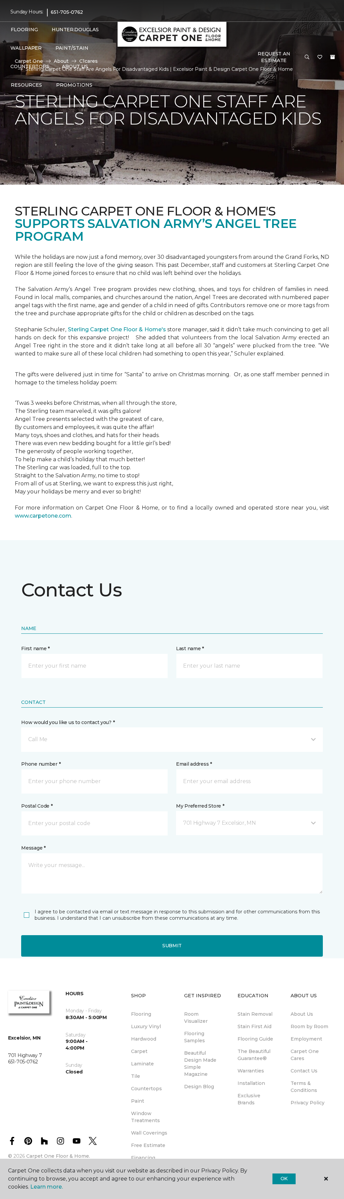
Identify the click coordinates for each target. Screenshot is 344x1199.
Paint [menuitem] (137, 1101)
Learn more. (46, 1187)
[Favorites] (319, 57)
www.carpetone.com (43, 516)
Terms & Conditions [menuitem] (304, 1086)
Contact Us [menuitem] (304, 1071)
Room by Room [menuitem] (309, 1026)
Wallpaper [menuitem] (25, 48)
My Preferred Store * (200, 806)
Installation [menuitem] (251, 1083)
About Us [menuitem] (302, 1014)
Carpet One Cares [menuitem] (305, 1054)
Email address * (194, 764)
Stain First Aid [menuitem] (254, 1026)
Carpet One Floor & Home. (58, 1156)
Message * (33, 848)
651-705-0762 (67, 12)
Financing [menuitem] (143, 1158)
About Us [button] (75, 66)
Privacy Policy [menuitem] (308, 1103)
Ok (284, 1179)
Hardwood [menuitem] (143, 1039)
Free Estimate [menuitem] (148, 1145)
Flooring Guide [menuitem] (255, 1039)
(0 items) (332, 57)
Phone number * (40, 764)
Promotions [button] (74, 85)
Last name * (190, 648)
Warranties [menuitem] (251, 1071)
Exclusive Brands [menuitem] (249, 1099)
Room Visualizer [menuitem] (196, 1017)
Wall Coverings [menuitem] (149, 1133)
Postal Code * (36, 806)
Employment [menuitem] (306, 1039)
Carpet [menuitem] (139, 1051)
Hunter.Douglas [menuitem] (73, 30)
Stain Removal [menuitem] (255, 1014)
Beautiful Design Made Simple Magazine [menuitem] (200, 1063)
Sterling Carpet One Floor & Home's (117, 329)
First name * (35, 648)
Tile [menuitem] (135, 1076)
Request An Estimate (274, 57)
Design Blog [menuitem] (199, 1087)
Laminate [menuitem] (142, 1064)
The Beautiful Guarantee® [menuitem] (254, 1054)
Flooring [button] (24, 30)
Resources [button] (26, 85)
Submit (172, 946)
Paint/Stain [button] (71, 48)
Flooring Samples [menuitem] (194, 1037)
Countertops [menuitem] (29, 66)
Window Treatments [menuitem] (145, 1116)
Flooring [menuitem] (141, 1014)
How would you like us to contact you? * (68, 722)
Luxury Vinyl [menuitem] (146, 1026)
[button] (307, 57)
